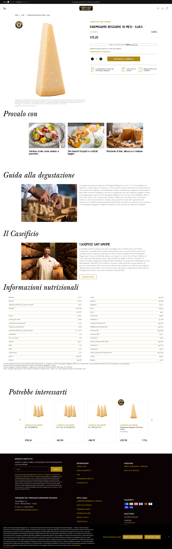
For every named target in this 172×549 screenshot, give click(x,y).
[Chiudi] (169, 536)
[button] (158, 8)
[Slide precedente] (20, 420)
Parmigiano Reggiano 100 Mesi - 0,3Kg (132, 428)
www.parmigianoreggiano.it (26, 510)
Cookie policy (82, 521)
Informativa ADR (84, 513)
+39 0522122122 (129, 522)
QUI (19, 106)
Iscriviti (56, 469)
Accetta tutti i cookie (153, 537)
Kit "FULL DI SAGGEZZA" (66, 427)
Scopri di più (88, 277)
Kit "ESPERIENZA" (31, 427)
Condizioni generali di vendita (89, 501)
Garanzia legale (83, 509)
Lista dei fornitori (8, 547)
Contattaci (81, 466)
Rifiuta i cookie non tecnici (133, 537)
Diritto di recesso (131, 470)
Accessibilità (82, 483)
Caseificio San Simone (100, 22)
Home (16, 15)
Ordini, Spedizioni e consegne (136, 466)
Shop (22, 15)
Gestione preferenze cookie (112, 537)
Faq (78, 474)
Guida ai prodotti (84, 470)
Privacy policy (83, 517)
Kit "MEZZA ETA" (95, 427)
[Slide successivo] (152, 420)
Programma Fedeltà (85, 478)
